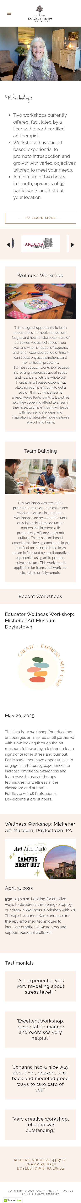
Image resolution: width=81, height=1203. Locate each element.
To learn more (40, 218)
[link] (40, 13)
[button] (10, 13)
